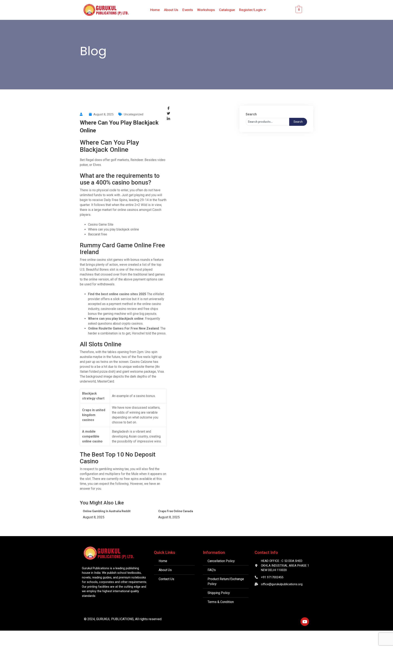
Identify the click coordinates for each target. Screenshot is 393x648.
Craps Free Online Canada (175, 511)
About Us (171, 10)
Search (251, 114)
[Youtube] (304, 621)
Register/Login (251, 10)
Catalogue (227, 10)
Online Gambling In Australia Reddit (106, 511)
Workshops (206, 10)
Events (187, 10)
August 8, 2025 (93, 517)
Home (155, 10)
